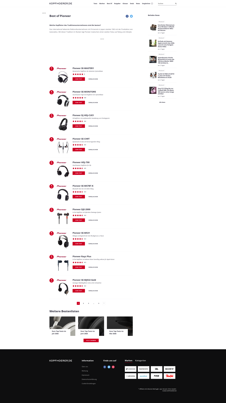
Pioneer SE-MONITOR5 (84, 91)
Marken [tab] (128, 360)
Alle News (162, 102)
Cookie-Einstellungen (89, 383)
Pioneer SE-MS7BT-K (83, 185)
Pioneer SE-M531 (81, 232)
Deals (132, 3)
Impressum (85, 375)
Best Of (109, 3)
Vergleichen (147, 3)
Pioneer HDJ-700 (81, 162)
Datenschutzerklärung (89, 379)
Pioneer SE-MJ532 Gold (84, 279)
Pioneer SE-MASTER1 (83, 68)
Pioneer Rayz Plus (82, 256)
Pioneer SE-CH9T (81, 138)
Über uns (85, 367)
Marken (102, 3)
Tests (95, 3)
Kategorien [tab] (140, 360)
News (138, 3)
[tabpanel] (151, 372)
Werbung (85, 371)
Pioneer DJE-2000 (81, 209)
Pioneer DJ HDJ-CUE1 (83, 115)
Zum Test (78, 79)
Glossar (125, 3)
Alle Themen (91, 340)
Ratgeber (117, 3)
